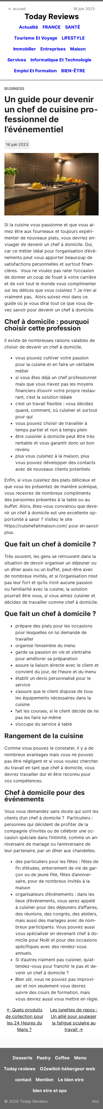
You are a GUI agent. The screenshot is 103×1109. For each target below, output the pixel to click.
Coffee (62, 1057)
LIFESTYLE (73, 38)
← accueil (17, 9)
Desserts (22, 1057)
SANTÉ (72, 27)
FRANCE (52, 27)
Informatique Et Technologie (60, 59)
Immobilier (24, 49)
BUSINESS (14, 88)
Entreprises (53, 49)
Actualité (28, 27)
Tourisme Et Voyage (35, 38)
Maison (78, 49)
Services (16, 59)
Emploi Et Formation (35, 70)
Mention (45, 1079)
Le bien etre (71, 1079)
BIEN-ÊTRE (73, 70)
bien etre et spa (49, 1090)
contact (23, 1079)
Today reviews (19, 1068)
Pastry (44, 1057)
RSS (95, 1101)
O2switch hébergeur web (67, 1068)
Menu (80, 1057)
